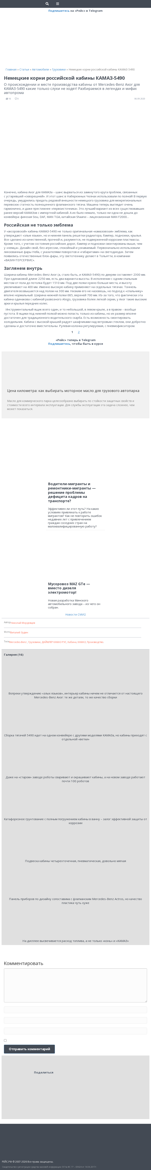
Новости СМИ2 (75, 614)
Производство (95, 642)
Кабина (72, 642)
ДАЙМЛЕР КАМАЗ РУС (54, 642)
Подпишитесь (59, 11)
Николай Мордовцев (23, 623)
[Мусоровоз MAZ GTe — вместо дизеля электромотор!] (75, 558)
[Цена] (36, 371)
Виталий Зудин (19, 632)
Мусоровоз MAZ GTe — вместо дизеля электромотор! (69, 588)
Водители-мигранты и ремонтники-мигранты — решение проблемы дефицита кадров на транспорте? (72, 492)
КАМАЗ (82, 642)
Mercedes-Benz (18, 642)
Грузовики (34, 642)
